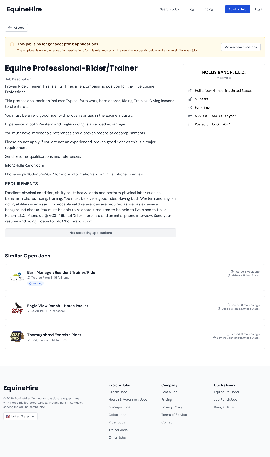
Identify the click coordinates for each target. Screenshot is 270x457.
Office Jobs (117, 415)
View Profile (224, 78)
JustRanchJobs (226, 399)
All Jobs (19, 28)
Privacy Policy (172, 407)
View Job (248, 281)
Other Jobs (117, 437)
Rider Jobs (117, 422)
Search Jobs (169, 9)
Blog (190, 9)
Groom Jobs (118, 392)
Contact (167, 422)
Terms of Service (174, 415)
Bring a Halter (224, 407)
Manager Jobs (119, 407)
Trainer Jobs (118, 430)
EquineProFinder (226, 392)
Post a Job (238, 9)
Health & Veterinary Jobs (128, 399)
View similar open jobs (241, 47)
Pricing (207, 9)
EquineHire (24, 9)
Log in (259, 9)
